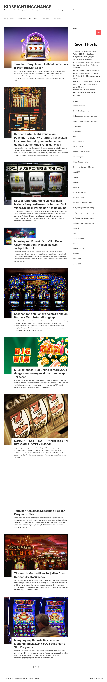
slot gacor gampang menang (83, 208)
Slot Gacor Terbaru (79, 192)
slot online (76, 187)
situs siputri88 (78, 243)
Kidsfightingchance (28, 6)
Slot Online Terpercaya (81, 111)
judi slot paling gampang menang (85, 116)
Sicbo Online (33, 19)
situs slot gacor (78, 157)
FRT (102, 678)
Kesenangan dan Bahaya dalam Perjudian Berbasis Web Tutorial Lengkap (84, 92)
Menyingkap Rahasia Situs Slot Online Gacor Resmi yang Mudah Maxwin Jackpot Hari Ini (38, 244)
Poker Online (21, 19)
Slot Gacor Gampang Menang (83, 167)
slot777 (76, 254)
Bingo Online (9, 19)
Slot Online (57, 19)
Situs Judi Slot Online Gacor (82, 203)
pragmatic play (78, 142)
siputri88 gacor (78, 249)
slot (74, 136)
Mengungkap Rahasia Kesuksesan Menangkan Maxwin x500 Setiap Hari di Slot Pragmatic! (40, 643)
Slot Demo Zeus (79, 238)
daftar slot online (79, 106)
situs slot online (78, 198)
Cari (74, 28)
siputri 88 (76, 172)
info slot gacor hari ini (80, 162)
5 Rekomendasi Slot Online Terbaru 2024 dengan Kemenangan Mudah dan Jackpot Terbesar (41, 373)
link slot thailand (78, 147)
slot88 (75, 233)
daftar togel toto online (81, 152)
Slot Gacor (45, 19)
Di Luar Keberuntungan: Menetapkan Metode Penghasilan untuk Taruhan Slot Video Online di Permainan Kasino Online (40, 204)
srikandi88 (77, 126)
